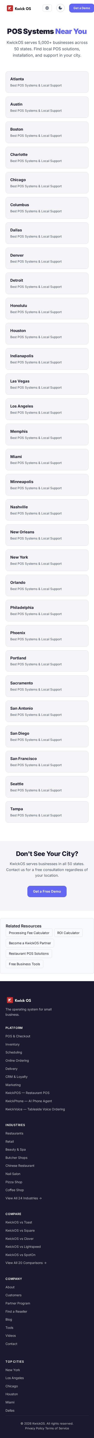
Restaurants (14, 1133)
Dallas (9, 1410)
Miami (9, 1402)
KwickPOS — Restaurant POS (27, 1093)
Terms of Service (57, 1428)
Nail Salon (12, 1174)
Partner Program (17, 1303)
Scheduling (13, 1052)
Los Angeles (14, 1378)
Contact (11, 1344)
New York (12, 1370)
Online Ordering (17, 1060)
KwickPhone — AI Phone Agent (28, 1101)
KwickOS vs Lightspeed (23, 1246)
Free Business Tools (24, 964)
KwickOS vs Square (20, 1230)
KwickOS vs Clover (19, 1239)
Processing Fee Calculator (29, 933)
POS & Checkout (17, 1036)
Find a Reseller (16, 1311)
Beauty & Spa (15, 1149)
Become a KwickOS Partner (30, 943)
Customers (13, 1295)
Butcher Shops (16, 1158)
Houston (11, 1394)
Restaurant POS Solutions (29, 953)
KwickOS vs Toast (18, 1222)
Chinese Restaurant (19, 1165)
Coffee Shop (14, 1190)
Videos (10, 1335)
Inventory (12, 1044)
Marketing (13, 1085)
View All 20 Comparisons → (26, 1263)
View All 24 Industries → (23, 1198)
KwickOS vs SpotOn (20, 1255)
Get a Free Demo (47, 891)
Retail (9, 1141)
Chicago (11, 1386)
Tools (9, 1327)
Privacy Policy (34, 1428)
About (10, 1287)
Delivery (11, 1069)
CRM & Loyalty (16, 1076)
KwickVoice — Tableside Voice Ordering (35, 1109)
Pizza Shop (13, 1182)
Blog (8, 1319)
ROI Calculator (68, 933)
